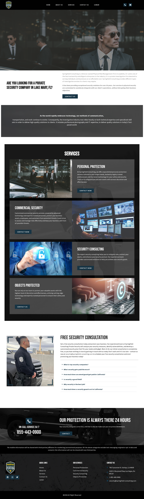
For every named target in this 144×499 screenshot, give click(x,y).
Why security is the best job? (74, 384)
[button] (98, 364)
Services (71, 5)
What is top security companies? (76, 364)
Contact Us (84, 5)
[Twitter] (17, 477)
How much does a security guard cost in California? (83, 389)
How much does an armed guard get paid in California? (84, 374)
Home (48, 5)
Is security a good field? (73, 379)
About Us (59, 5)
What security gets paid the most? (77, 369)
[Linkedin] (8, 477)
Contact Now (86, 191)
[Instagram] (12, 477)
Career (96, 5)
